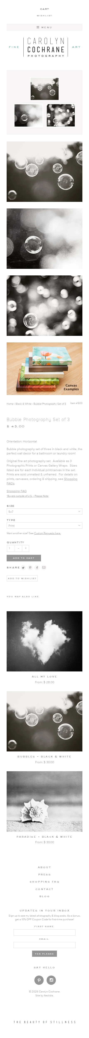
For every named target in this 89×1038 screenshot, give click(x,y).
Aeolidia (48, 995)
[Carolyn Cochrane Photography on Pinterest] (39, 981)
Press (44, 874)
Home (10, 404)
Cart (44, 8)
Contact (44, 889)
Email (44, 938)
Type (11, 519)
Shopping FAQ (16, 491)
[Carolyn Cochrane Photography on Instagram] (51, 980)
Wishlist (44, 15)
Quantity (15, 542)
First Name (44, 926)
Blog (44, 896)
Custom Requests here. (47, 533)
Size (10, 505)
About (44, 867)
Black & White (23, 404)
